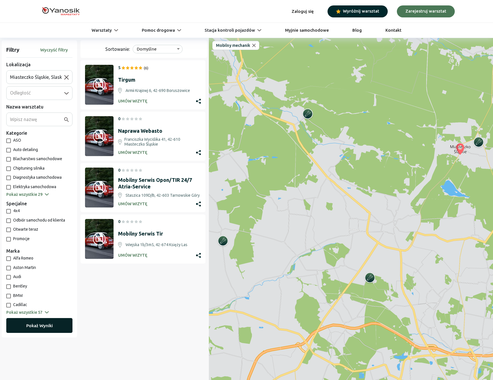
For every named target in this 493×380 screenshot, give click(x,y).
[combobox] (37, 77)
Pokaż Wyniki (39, 325)
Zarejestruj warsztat (425, 11)
